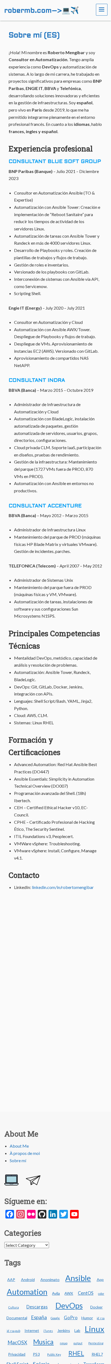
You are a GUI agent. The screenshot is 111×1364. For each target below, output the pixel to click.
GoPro (71, 1317)
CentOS (85, 1293)
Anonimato (50, 1279)
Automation (27, 1291)
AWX (68, 1293)
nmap (63, 1343)
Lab (77, 1330)
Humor (87, 1317)
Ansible (78, 1278)
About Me (19, 1145)
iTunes (48, 1330)
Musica (43, 1342)
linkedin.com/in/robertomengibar (63, 887)
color (101, 1293)
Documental (16, 1317)
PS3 (36, 1354)
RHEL (76, 1353)
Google (55, 1318)
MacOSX (17, 1342)
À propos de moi (25, 1153)
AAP (11, 1279)
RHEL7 (97, 1354)
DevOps (69, 1305)
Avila (56, 1293)
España (39, 1317)
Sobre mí (18, 1160)
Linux (94, 1329)
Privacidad (16, 1354)
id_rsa (101, 1318)
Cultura (13, 1307)
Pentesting (95, 1343)
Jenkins (63, 1330)
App (100, 1279)
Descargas (37, 1307)
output (78, 1343)
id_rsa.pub (13, 1330)
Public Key (54, 1354)
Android (28, 1279)
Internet (32, 1330)
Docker (96, 1307)
